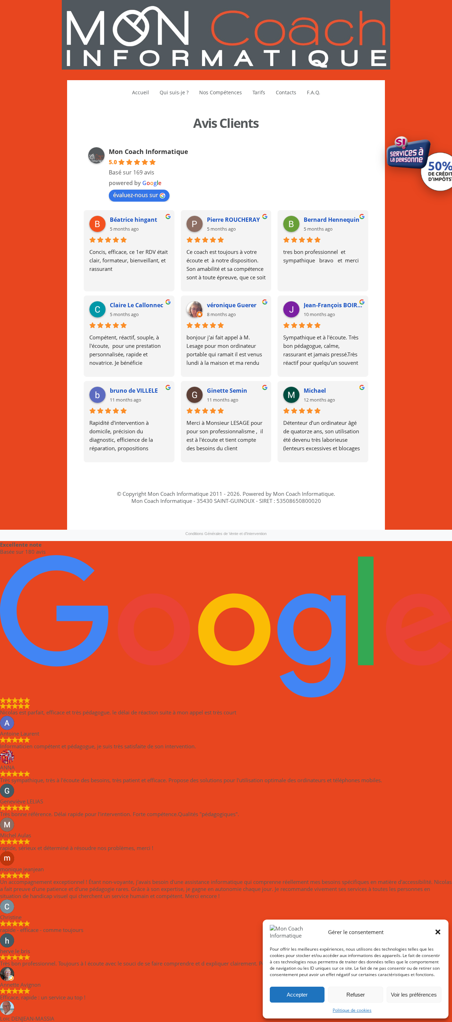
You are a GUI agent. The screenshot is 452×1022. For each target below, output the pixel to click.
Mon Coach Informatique (148, 151)
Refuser (355, 995)
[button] (437, 931)
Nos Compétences (220, 92)
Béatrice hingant (133, 220)
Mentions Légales (183, 523)
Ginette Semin (227, 390)
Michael (315, 390)
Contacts (286, 92)
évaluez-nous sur (135, 195)
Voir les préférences (414, 995)
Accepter (297, 995)
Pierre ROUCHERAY (233, 220)
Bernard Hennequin (331, 220)
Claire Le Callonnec (136, 305)
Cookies (279, 523)
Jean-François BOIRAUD (333, 305)
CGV (255, 523)
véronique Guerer (231, 305)
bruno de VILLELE (134, 390)
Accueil (140, 92)
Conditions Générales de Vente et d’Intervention (226, 533)
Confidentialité (225, 523)
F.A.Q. (313, 92)
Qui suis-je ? (174, 92)
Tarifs (258, 92)
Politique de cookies (352, 1010)
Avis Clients (225, 123)
